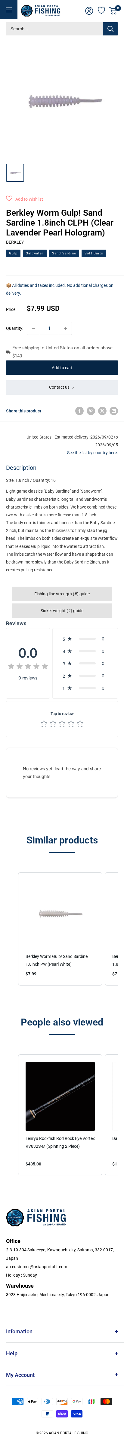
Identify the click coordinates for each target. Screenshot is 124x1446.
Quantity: (14, 328)
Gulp (13, 253)
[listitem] (60, 929)
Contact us (59, 387)
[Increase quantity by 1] (65, 328)
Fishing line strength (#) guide (62, 593)
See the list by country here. (92, 452)
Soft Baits (94, 253)
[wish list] (101, 9)
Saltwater (35, 253)
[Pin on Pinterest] (91, 411)
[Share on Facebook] (79, 411)
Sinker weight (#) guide (62, 610)
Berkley (15, 242)
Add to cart (62, 367)
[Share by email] (114, 411)
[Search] (110, 28)
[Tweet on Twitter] (102, 411)
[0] (113, 11)
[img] (28, 667)
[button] (24, 199)
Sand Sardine (64, 253)
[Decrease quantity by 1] (33, 328)
